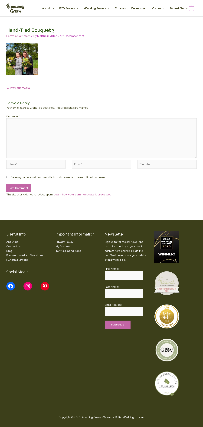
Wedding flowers (95, 8)
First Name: (112, 268)
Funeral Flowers (17, 259)
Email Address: (113, 304)
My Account (63, 246)
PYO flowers (67, 8)
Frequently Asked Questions (24, 255)
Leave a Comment (18, 36)
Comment (13, 116)
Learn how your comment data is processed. (83, 194)
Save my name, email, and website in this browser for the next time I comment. (58, 177)
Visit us (156, 8)
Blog (9, 250)
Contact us (13, 246)
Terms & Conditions (68, 250)
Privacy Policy (64, 241)
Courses (120, 8)
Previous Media (18, 87)
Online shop (139, 8)
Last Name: (112, 286)
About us (48, 8)
